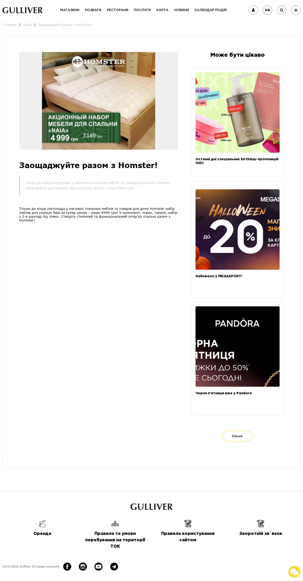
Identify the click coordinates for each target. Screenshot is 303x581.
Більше (237, 436)
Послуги (142, 10)
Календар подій (211, 10)
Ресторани (117, 10)
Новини (181, 10)
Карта (162, 10)
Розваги (93, 10)
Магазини (69, 10)
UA (267, 10)
